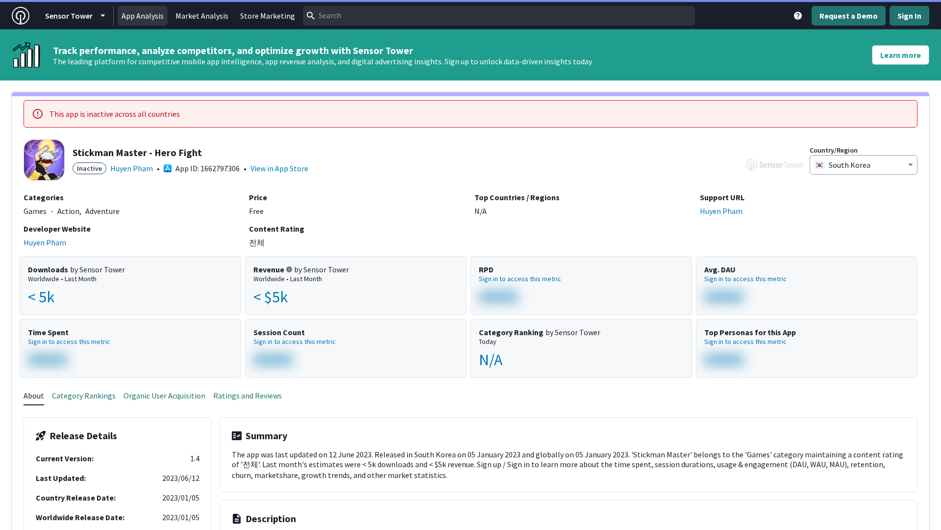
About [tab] (34, 395)
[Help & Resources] (798, 16)
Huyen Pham (131, 168)
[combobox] (499, 16)
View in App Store (279, 168)
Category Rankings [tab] (84, 395)
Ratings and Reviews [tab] (247, 395)
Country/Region (834, 150)
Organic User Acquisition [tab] (164, 395)
